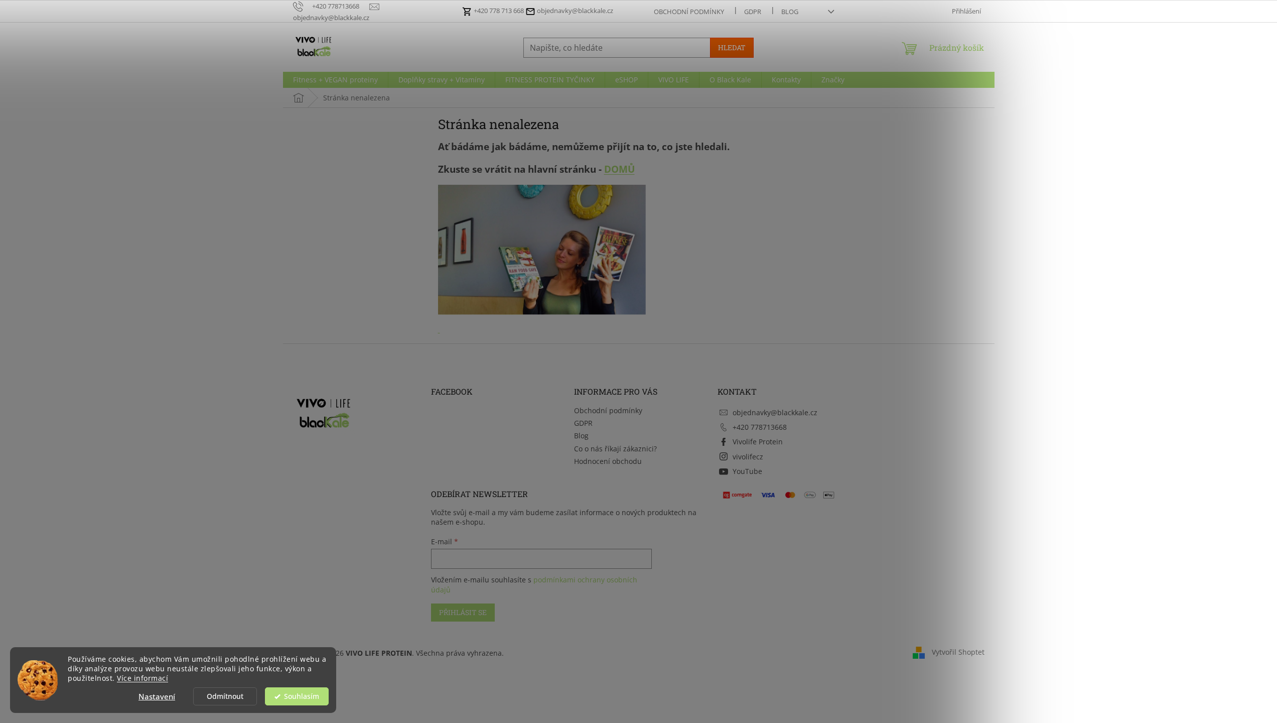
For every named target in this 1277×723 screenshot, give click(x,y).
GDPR (752, 11)
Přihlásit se (463, 612)
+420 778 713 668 (498, 10)
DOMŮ (619, 169)
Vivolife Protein (758, 441)
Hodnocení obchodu (608, 461)
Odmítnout (225, 696)
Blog (789, 11)
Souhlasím (301, 696)
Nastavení (156, 696)
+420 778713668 (760, 427)
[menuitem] (335, 80)
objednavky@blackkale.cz (574, 10)
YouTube (747, 471)
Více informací (142, 678)
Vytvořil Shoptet (958, 652)
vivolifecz (748, 456)
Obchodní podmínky (689, 11)
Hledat (732, 47)
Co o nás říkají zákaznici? (615, 448)
